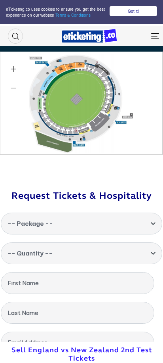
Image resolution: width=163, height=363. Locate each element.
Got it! (133, 11)
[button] (15, 36)
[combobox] (81, 223)
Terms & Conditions (73, 15)
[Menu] (134, 36)
